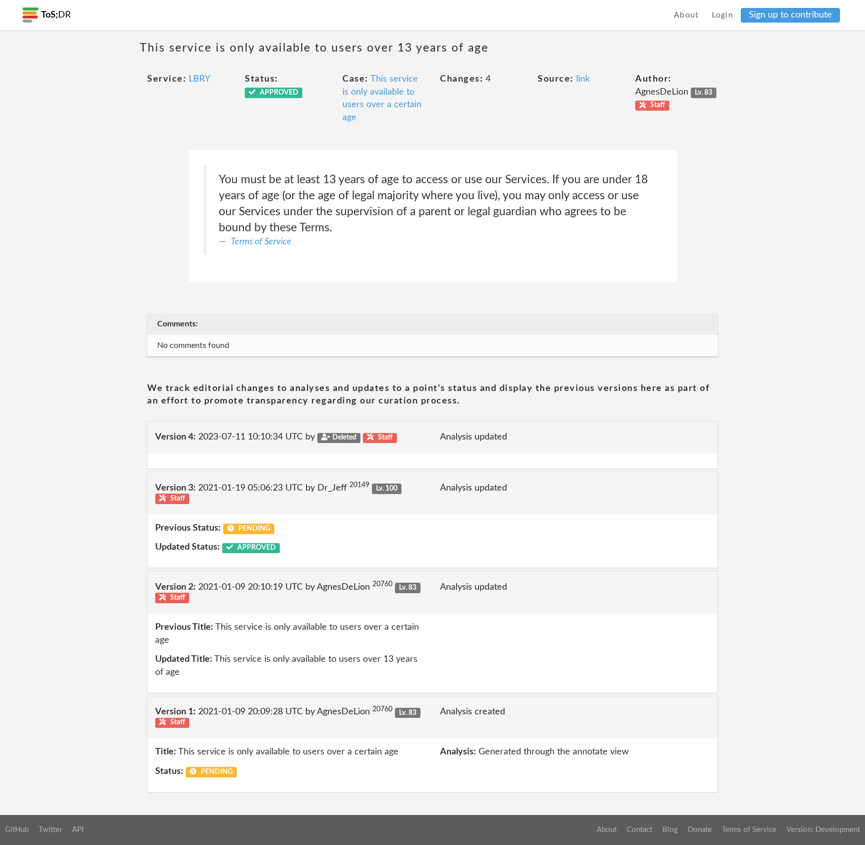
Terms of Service (261, 241)
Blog (670, 829)
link (583, 79)
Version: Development (823, 829)
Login (723, 15)
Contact (639, 829)
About (686, 15)
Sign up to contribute (790, 15)
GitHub (17, 829)
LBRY (199, 79)
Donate (700, 829)
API (78, 829)
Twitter (50, 829)
